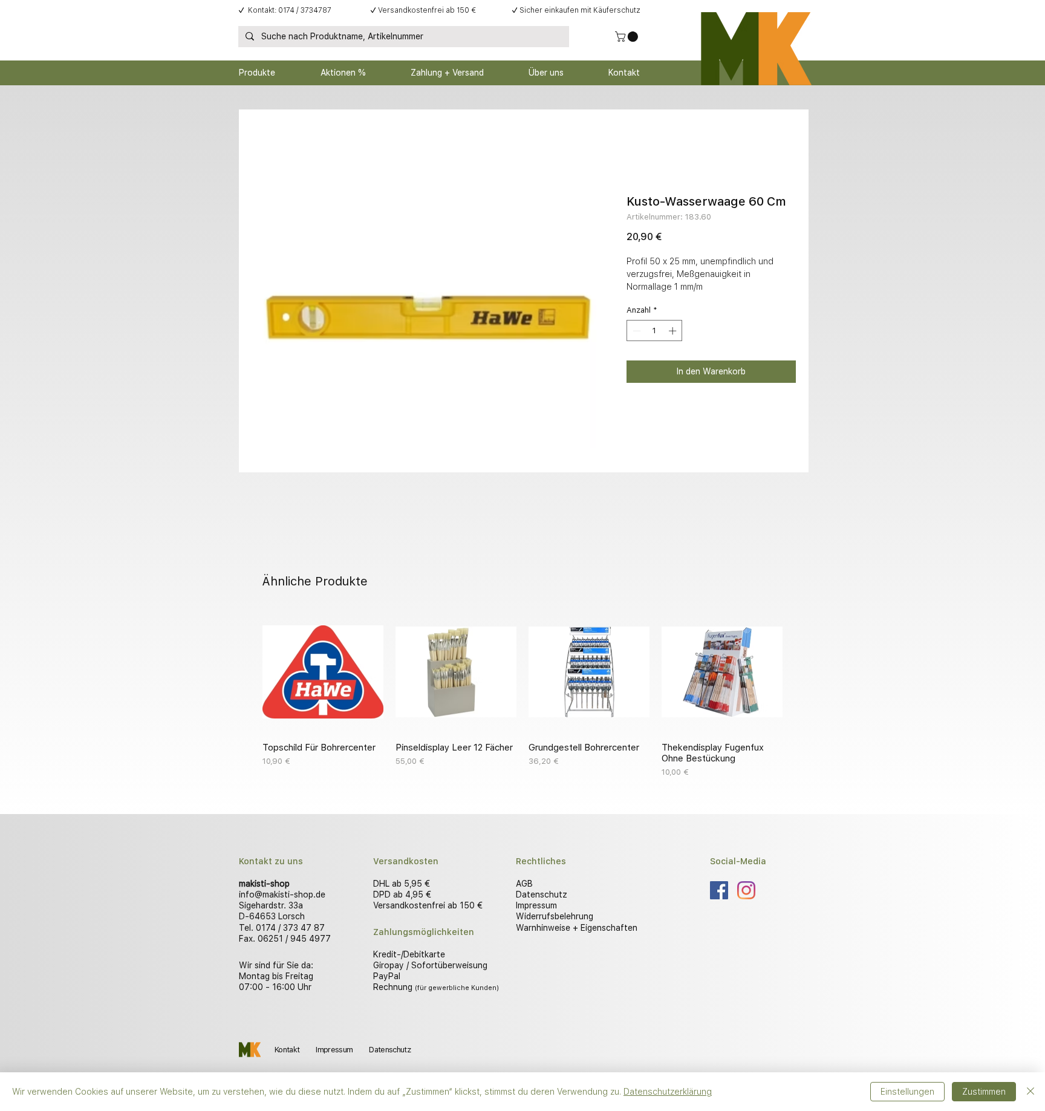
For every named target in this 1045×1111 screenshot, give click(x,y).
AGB (524, 883)
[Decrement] (635, 331)
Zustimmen (984, 1091)
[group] (522, 695)
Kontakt (287, 1049)
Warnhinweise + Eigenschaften (576, 928)
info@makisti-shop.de (282, 894)
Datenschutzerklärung (667, 1091)
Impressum (536, 905)
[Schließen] (1030, 1091)
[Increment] (673, 331)
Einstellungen (907, 1091)
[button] (627, 36)
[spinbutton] (654, 331)
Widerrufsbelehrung (554, 916)
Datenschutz (541, 894)
